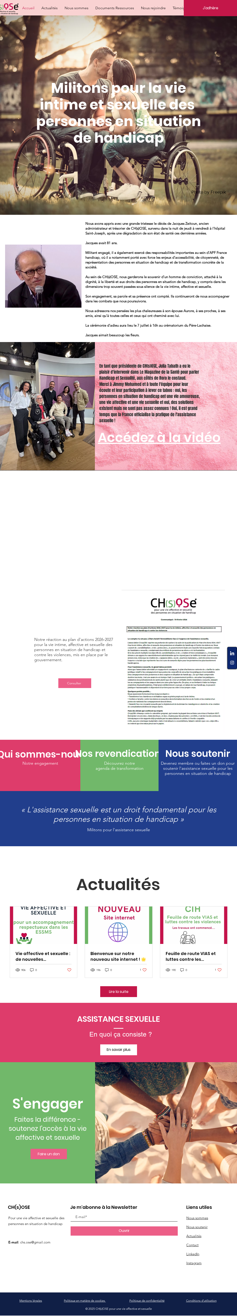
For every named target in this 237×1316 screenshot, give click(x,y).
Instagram (194, 1263)
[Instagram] (232, 662)
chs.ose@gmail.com (35, 1242)
